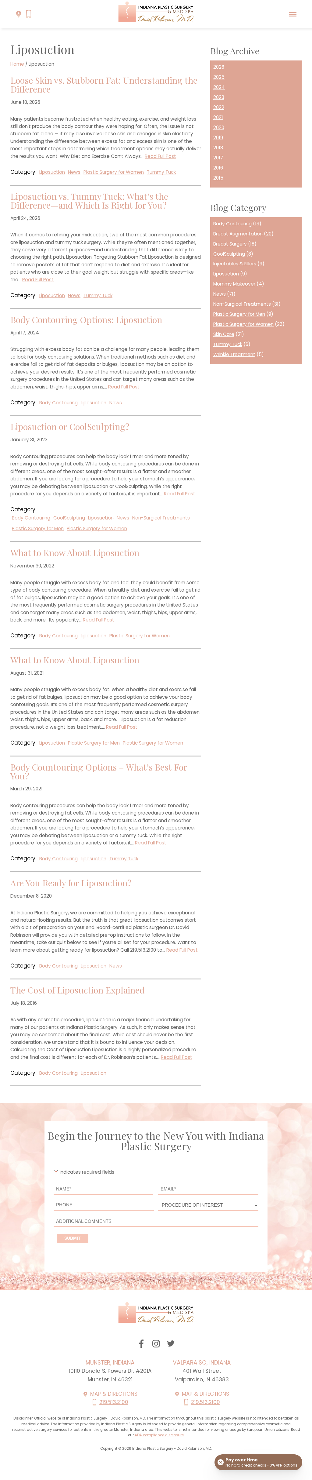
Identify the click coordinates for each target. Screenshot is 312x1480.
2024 (219, 87)
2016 (218, 168)
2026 (218, 67)
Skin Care (223, 334)
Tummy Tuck (161, 172)
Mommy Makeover (234, 284)
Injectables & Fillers (234, 264)
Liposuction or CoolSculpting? (69, 426)
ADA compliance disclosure (159, 1435)
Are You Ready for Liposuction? (71, 882)
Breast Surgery (230, 244)
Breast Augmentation (238, 234)
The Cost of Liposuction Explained (77, 990)
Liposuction (52, 172)
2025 (219, 77)
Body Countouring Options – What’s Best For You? (98, 771)
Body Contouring (58, 402)
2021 (218, 117)
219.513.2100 (113, 1402)
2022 (218, 107)
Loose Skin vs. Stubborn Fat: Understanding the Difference (103, 84)
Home (17, 64)
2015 (218, 178)
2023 (218, 97)
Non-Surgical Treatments (161, 518)
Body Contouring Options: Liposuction (86, 319)
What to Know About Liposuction (74, 552)
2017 (218, 158)
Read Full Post (160, 156)
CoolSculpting (69, 518)
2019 (218, 137)
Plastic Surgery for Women (113, 172)
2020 (218, 127)
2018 (218, 147)
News (74, 172)
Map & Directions (113, 1394)
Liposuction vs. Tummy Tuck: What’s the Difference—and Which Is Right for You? (89, 201)
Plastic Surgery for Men (38, 528)
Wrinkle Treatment (234, 354)
